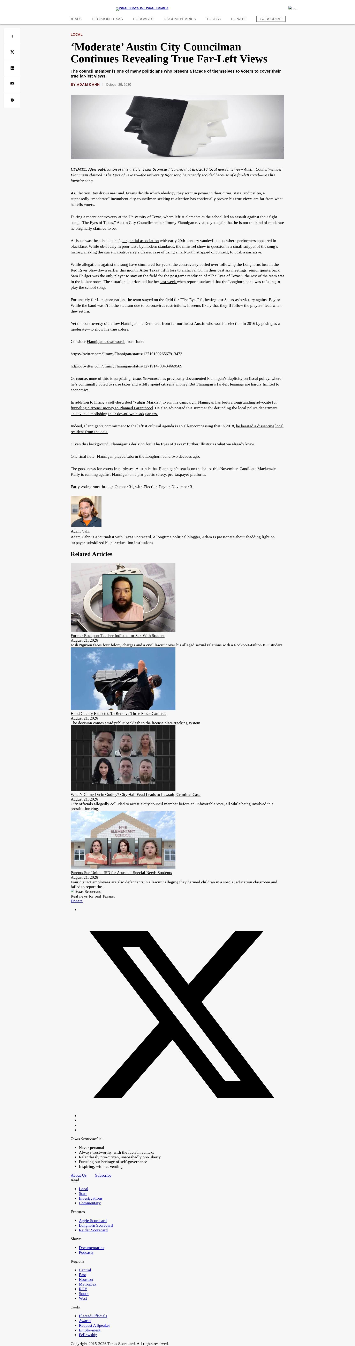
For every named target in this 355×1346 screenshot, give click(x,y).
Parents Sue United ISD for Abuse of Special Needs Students (121, 872)
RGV (83, 1289)
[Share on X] (12, 52)
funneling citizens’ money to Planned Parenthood (112, 408)
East (82, 1274)
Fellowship (88, 1334)
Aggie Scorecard (93, 1220)
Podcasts (143, 19)
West (83, 1298)
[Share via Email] (12, 84)
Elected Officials (93, 1316)
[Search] (292, 7)
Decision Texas (107, 19)
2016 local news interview (221, 169)
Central (85, 1270)
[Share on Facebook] (12, 36)
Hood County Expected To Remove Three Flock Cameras (118, 713)
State (83, 1193)
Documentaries (180, 19)
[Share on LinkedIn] (12, 68)
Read (74, 19)
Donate (238, 19)
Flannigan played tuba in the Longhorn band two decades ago (148, 456)
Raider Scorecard (93, 1230)
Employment (89, 1330)
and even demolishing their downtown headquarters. (114, 413)
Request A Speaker (94, 1325)
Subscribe (271, 19)
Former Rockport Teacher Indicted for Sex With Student (118, 635)
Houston (86, 1279)
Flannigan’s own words (106, 341)
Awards (85, 1320)
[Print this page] (12, 100)
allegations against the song (105, 264)
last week (168, 281)
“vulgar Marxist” (147, 402)
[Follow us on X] (181, 1115)
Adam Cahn (88, 84)
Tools (212, 19)
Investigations (91, 1198)
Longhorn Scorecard (96, 1225)
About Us (78, 1175)
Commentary (90, 1203)
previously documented (186, 378)
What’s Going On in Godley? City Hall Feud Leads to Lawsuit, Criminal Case (136, 794)
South (84, 1293)
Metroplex (87, 1284)
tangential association (140, 240)
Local (77, 34)
